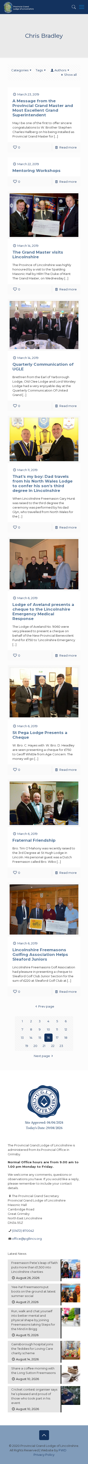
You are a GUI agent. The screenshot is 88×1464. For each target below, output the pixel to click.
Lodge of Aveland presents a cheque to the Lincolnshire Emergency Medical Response (43, 611)
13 (22, 1037)
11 (57, 1029)
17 (57, 1037)
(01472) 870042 (23, 1230)
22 (52, 1046)
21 (44, 1046)
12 (66, 1029)
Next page (42, 1056)
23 (61, 1046)
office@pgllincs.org (27, 1238)
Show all (70, 74)
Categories (19, 70)
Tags (39, 70)
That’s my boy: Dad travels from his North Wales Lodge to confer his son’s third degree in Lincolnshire (42, 483)
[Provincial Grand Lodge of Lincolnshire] (19, 7)
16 (48, 1037)
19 (26, 1046)
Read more (68, 147)
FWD (62, 1450)
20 (35, 1046)
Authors (60, 70)
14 (31, 1037)
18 (65, 1037)
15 (39, 1037)
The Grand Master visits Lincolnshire (37, 254)
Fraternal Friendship (34, 840)
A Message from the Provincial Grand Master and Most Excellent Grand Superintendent (42, 108)
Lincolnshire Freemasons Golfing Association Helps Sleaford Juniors (40, 954)
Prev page (46, 1006)
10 (48, 1029)
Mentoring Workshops (36, 170)
